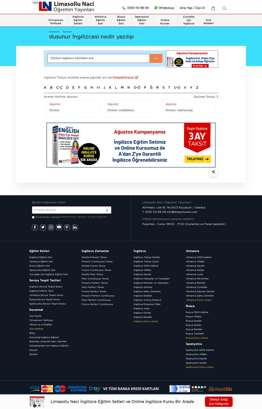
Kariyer (33, 350)
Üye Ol (200, 8)
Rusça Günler (193, 325)
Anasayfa (54, 32)
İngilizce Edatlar (143, 296)
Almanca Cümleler (196, 287)
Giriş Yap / (187, 8)
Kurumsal (36, 309)
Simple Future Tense (93, 266)
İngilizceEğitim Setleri (78, 20)
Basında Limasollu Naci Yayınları (48, 341)
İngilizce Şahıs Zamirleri (147, 291)
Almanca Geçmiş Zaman (200, 291)
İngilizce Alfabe (142, 270)
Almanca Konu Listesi (198, 300)
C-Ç (59, 87)
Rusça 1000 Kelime (197, 312)
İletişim (33, 354)
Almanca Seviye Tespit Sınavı (46, 295)
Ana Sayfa (35, 316)
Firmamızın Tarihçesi (41, 320)
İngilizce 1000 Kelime (146, 266)
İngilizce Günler (142, 313)
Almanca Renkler (196, 283)
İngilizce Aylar (142, 309)
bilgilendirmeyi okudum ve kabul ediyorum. (71, 217)
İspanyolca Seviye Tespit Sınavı (47, 304)
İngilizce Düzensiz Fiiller (147, 304)
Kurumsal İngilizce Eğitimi (44, 337)
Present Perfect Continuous (98, 296)
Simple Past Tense (92, 274)
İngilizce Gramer (143, 287)
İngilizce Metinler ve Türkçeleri (151, 283)
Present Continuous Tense (97, 262)
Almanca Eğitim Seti (41, 262)
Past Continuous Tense (95, 279)
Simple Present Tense (94, 257)
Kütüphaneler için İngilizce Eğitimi (48, 346)
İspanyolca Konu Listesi (200, 367)
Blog (32, 333)
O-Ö (137, 87)
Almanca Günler (195, 270)
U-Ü (177, 87)
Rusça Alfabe (193, 317)
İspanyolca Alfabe (196, 354)
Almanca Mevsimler (197, 279)
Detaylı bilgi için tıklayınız (219, 401)
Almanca (192, 251)
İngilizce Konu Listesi (146, 321)
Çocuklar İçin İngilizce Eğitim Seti (48, 274)
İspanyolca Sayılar (196, 359)
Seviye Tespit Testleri (45, 280)
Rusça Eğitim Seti (39, 266)
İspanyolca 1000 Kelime (200, 350)
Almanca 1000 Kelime (199, 257)
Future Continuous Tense (96, 270)
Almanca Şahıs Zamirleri (200, 296)
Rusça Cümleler (195, 334)
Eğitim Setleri (39, 251)
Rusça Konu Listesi (197, 338)
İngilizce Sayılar (142, 274)
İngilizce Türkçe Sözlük (147, 257)
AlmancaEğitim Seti (100, 20)
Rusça (190, 306)
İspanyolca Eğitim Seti (42, 270)
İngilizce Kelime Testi (41, 291)
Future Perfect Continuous (97, 304)
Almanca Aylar (194, 274)
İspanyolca (194, 344)
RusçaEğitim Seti (121, 20)
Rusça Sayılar (193, 321)
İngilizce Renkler (143, 317)
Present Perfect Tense (95, 283)
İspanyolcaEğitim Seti (142, 20)
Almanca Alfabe (195, 262)
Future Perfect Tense (94, 291)
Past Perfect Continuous (96, 300)
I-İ (98, 87)
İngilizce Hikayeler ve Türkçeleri (152, 279)
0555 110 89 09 (137, 8)
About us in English (40, 325)
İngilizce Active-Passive (147, 300)
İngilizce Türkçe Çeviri (146, 262)
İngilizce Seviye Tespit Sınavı (45, 287)
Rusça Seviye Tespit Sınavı (44, 299)
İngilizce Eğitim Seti (40, 257)
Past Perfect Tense (93, 287)
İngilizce (67, 32)
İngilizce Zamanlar (95, 251)
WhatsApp (166, 8)
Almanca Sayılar (195, 266)
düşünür (54, 104)
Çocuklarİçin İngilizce (189, 20)
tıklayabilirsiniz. (124, 77)
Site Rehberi (36, 329)
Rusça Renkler (194, 329)
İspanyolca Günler (196, 363)
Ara (156, 58)
